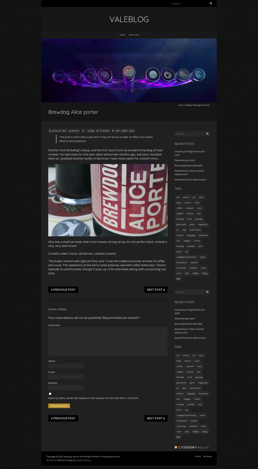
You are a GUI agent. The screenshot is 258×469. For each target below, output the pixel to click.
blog (179, 202)
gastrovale (181, 224)
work (203, 268)
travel (202, 257)
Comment (55, 325)
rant (200, 246)
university (181, 268)
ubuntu (194, 262)
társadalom (182, 262)
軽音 (178, 278)
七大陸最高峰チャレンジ (193, 447)
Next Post (155, 289)
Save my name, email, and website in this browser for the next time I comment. (93, 398)
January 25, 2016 (59, 130)
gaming (199, 219)
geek (192, 224)
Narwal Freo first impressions (190, 179)
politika (191, 246)
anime (186, 197)
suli (186, 251)
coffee (180, 208)
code (197, 202)
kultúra (180, 235)
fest (198, 213)
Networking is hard (185, 160)
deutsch (190, 208)
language (191, 235)
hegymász (203, 224)
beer (118, 130)
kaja (184, 229)
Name (52, 361)
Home (122, 35)
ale (178, 197)
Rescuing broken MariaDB (188, 165)
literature (203, 235)
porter (131, 130)
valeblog (188, 105)
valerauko (75, 130)
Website (52, 383)
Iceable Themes (83, 460)
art (194, 197)
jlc (178, 229)
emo (199, 208)
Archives (134, 35)
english (124, 130)
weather (193, 268)
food (189, 219)
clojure (187, 202)
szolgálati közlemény (186, 257)
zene (179, 273)
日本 (187, 273)
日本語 (195, 273)
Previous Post (64, 289)
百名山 (205, 273)
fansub (190, 213)
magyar (187, 240)
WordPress (52, 460)
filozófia (180, 219)
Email (52, 372)
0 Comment (105, 130)
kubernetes (195, 229)
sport (179, 251)
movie (197, 240)
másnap (180, 246)
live (178, 240)
